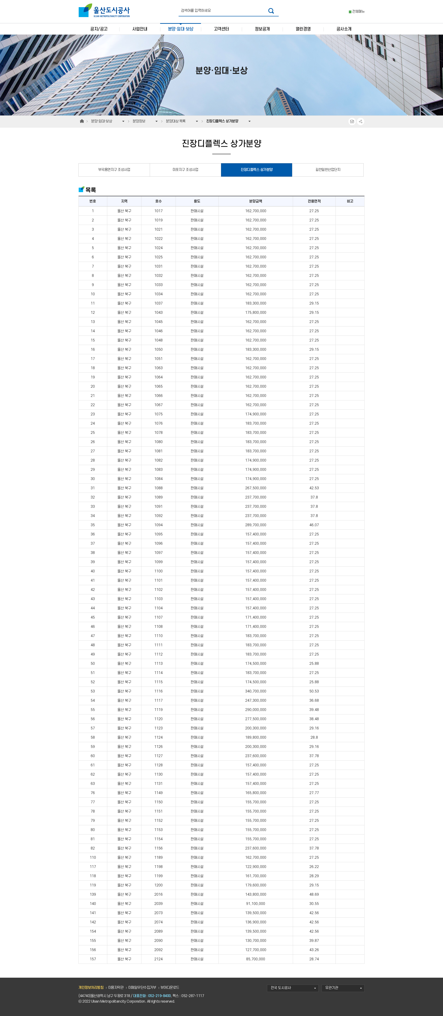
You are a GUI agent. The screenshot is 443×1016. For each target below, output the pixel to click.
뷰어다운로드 (170, 988)
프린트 (352, 121)
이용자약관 (116, 988)
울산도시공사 (105, 10)
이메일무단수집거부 (142, 988)
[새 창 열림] (271, 11)
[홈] (81, 121)
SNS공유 (361, 121)
